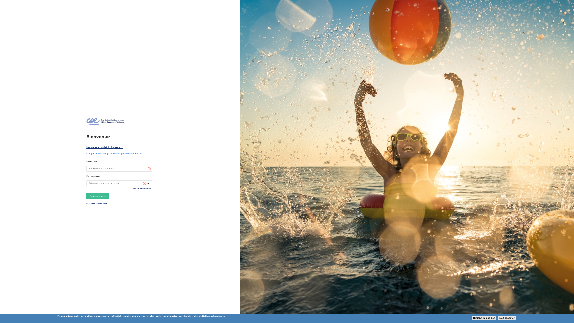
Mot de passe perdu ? (142, 188)
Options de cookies (484, 318)
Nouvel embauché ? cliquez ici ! (104, 147)
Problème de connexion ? (97, 204)
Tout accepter (507, 318)
